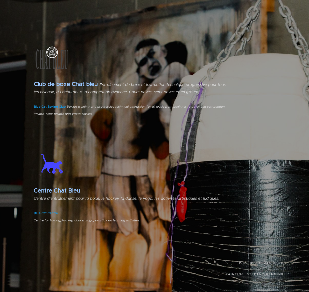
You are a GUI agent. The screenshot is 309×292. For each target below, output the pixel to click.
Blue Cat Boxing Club (50, 107)
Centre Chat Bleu (57, 190)
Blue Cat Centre (46, 213)
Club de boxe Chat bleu (66, 84)
